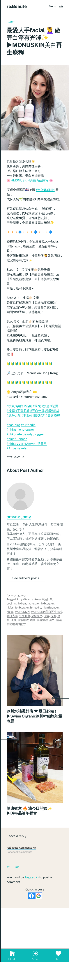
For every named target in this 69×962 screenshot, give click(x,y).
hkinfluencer (51, 607)
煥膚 (33, 620)
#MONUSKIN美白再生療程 (29, 180)
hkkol (10, 611)
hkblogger (47, 603)
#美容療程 (53, 415)
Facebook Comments (19, 851)
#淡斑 (28, 406)
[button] (56, 6)
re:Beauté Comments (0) (21, 847)
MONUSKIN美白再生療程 (46, 611)
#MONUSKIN (45, 190)
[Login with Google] (38, 895)
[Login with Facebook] (31, 895)
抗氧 (46, 615)
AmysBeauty (25, 599)
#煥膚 (45, 406)
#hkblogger (15, 444)
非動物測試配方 (16, 624)
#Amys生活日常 (35, 444)
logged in (31, 877)
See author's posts (25, 578)
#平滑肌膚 (22, 410)
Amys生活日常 (43, 599)
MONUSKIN (22, 611)
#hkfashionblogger (20, 429)
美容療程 (42, 620)
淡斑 (13, 620)
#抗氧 (11, 406)
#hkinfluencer (17, 439)
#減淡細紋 (52, 410)
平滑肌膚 (24, 615)
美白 (52, 620)
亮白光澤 (12, 615)
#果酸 (37, 406)
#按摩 (11, 410)
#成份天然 (14, 415)
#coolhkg (13, 425)
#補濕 (54, 406)
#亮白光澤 (37, 410)
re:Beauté (17, 6)
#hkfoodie (28, 425)
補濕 (59, 620)
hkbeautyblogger (29, 603)
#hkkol (12, 434)
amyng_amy (19, 516)
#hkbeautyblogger (30, 434)
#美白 (19, 406)
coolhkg (12, 603)
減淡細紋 (23, 620)
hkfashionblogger (18, 607)
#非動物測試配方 (33, 415)
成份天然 (36, 615)
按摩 (53, 615)
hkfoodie (35, 607)
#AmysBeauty (17, 448)
